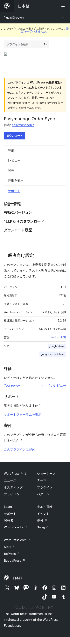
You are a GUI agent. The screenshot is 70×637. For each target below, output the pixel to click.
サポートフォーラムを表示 (22, 414)
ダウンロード (14, 135)
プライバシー (13, 494)
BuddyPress (14, 560)
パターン (43, 494)
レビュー (14, 160)
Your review (12, 385)
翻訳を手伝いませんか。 (45, 30)
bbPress (12, 554)
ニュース (10, 480)
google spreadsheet (53, 354)
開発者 (8, 520)
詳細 (11, 150)
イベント (43, 514)
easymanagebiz (23, 125)
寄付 (42, 520)
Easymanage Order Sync (29, 118)
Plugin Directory (14, 17)
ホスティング (13, 487)
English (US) (58, 337)
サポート (14, 191)
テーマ (41, 480)
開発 (11, 170)
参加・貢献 (44, 507)
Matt (9, 547)
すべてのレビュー (53, 385)
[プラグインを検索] (45, 44)
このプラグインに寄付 (19, 449)
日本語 (17, 578)
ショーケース (46, 473)
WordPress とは (15, 473)
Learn (8, 507)
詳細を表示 (16, 180)
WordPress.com (17, 540)
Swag (43, 527)
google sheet (57, 346)
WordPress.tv (15, 527)
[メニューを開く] (64, 6)
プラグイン (44, 487)
